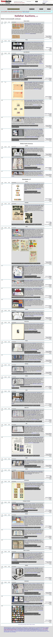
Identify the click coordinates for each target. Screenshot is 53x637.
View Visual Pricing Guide (34, 65)
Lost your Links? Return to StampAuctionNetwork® (22, 631)
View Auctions (9, 4)
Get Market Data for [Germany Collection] (18, 373)
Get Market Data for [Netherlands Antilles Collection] (33, 317)
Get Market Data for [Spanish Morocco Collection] (19, 561)
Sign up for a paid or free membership (9, 631)
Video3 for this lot (28, 315)
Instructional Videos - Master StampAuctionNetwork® (38, 631)
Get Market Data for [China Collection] (18, 263)
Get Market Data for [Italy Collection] (17, 434)
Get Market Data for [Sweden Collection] (31, 574)
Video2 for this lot (36, 359)
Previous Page (20, 624)
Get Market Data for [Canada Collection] (31, 167)
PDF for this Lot (27, 33)
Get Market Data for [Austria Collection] (31, 191)
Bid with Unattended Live (20, 4)
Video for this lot (40, 75)
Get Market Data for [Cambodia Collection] (18, 224)
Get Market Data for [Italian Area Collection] (18, 421)
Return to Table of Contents (31, 624)
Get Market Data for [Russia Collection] (18, 527)
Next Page (24, 624)
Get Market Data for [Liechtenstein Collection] (32, 487)
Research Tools (26, 4)
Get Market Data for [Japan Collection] (31, 465)
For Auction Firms (38, 4)
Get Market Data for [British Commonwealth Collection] (20, 65)
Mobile (1, 4)
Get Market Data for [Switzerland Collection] (31, 592)
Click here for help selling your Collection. (20, 630)
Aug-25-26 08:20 (44, 4)
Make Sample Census (24, 79)
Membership (4, 4)
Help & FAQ (33, 4)
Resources (30, 4)
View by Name (14, 4)
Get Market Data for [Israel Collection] (18, 405)
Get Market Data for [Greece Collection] (26, 386)
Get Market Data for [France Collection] (31, 351)
